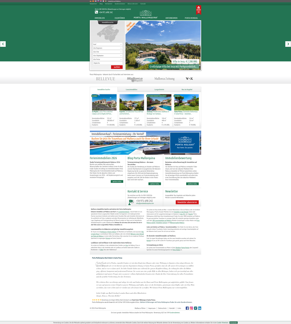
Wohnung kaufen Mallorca (177, 223)
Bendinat (178, 248)
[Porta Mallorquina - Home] (145, 18)
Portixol (108, 238)
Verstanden (233, 322)
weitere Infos (117, 181)
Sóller (101, 250)
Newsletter (93, 4)
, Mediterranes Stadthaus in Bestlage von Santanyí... (158, 112)
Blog (101, 4)
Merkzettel (108, 4)
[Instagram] (191, 309)
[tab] (104, 89)
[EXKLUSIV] (186, 110)
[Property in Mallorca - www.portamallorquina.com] (96, 1)
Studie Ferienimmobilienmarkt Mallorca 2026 (105, 162)
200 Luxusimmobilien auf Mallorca (162, 220)
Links (179, 308)
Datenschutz (162, 308)
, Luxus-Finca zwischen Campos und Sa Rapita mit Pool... (102, 112)
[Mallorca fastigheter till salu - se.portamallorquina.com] (106, 1)
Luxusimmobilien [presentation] (131, 89)
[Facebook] (187, 309)
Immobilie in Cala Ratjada (181, 212)
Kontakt (143, 4)
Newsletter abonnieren (187, 202)
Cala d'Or (182, 214)
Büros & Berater (133, 4)
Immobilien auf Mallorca (114, 1)
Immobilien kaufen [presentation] (103, 89)
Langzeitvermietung (123, 212)
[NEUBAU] (104, 110)
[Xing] (195, 309)
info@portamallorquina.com (145, 203)
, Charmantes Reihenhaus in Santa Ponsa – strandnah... (186, 112)
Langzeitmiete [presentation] (159, 89)
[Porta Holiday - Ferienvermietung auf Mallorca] (145, 155)
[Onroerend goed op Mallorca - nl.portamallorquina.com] (101, 1)
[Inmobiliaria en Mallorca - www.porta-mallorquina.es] (93, 1)
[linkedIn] (199, 309)
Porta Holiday (176, 250)
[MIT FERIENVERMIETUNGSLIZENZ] (159, 110)
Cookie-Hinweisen (222, 322)
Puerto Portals (185, 248)
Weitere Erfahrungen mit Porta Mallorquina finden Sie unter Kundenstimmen (166, 302)
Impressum (152, 308)
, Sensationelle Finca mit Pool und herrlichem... (131, 112)
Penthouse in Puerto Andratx (108, 232)
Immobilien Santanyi (161, 223)
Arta (126, 245)
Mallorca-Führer (140, 308)
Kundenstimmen (120, 4)
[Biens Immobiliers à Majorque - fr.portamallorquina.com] (103, 1)
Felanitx (190, 214)
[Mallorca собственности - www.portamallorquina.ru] (98, 1)
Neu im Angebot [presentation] (187, 89)
